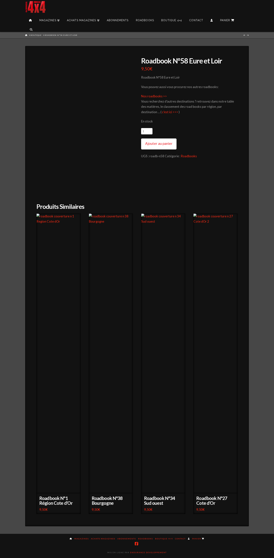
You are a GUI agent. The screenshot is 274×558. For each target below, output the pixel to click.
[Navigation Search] (31, 27)
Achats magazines (103, 539)
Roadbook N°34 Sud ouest (159, 500)
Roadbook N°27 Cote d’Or (211, 500)
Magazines (81, 539)
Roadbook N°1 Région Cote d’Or (56, 500)
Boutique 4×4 (164, 539)
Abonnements (126, 539)
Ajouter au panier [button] (60, 487)
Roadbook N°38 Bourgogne (107, 500)
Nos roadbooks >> (154, 96)
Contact (180, 539)
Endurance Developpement (148, 552)
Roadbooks (189, 156)
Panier (197, 539)
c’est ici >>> (170, 112)
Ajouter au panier (158, 143)
